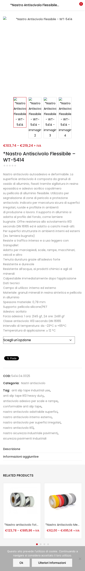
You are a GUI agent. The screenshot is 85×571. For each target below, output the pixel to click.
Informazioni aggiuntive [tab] (21, 457)
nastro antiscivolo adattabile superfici (30, 412)
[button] (79, 5)
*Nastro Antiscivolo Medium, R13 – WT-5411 (63, 525)
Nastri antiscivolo (33, 383)
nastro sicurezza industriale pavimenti (30, 433)
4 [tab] (48, 544)
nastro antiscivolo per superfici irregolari (32, 422)
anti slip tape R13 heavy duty (23, 396)
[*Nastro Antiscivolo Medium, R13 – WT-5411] (63, 501)
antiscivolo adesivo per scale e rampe (30, 401)
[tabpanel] (21, 511)
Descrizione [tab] (11, 449)
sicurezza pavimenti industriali (24, 438)
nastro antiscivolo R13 (18, 428)
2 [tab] (40, 544)
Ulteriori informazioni (52, 562)
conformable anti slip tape (22, 406)
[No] (80, 559)
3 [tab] (44, 544)
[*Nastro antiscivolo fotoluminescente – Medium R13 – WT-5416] (22, 501)
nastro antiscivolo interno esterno (27, 417)
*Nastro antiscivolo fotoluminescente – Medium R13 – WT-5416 (22, 525)
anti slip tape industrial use (31, 390)
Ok (21, 562)
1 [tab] (37, 544)
